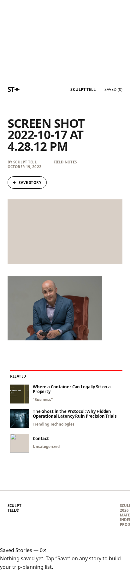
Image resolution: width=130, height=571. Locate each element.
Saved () (113, 89)
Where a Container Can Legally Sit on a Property (72, 389)
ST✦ (14, 89)
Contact (41, 438)
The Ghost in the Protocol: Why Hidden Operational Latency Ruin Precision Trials (75, 414)
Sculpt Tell (82, 89)
